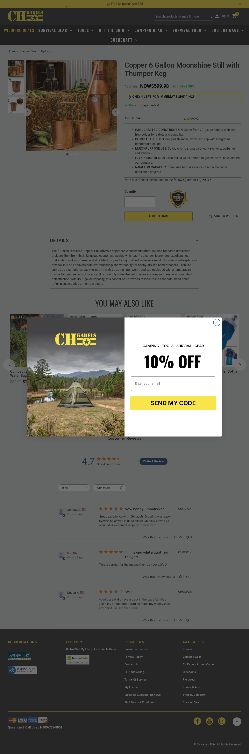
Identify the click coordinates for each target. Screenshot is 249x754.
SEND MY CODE (173, 403)
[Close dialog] (216, 322)
